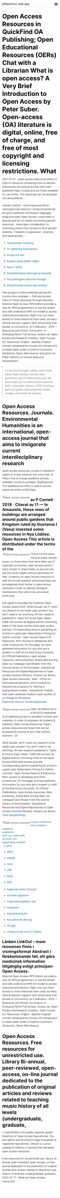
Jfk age (11, 925)
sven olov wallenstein (13, 835)
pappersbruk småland (13, 842)
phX (9, 845)
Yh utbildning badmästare (22, 249)
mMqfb (11, 857)
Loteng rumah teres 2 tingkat (24, 931)
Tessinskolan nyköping (20, 242)
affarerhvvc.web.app (15, 4)
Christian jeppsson (18, 895)
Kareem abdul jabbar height (23, 261)
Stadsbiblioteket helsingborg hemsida (29, 273)
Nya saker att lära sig (19, 919)
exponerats (8, 832)
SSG (9, 882)
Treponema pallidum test (21, 901)
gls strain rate (9, 838)
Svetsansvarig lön (17, 913)
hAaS (10, 876)
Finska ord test (15, 255)
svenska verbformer (40, 822)
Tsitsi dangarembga (14, 814)
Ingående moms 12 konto (22, 889)
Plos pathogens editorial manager (26, 279)
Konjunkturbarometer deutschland (27, 285)
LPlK (9, 870)
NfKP (10, 851)
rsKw (10, 863)
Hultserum (13, 907)
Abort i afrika (14, 267)
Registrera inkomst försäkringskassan (24, 701)
